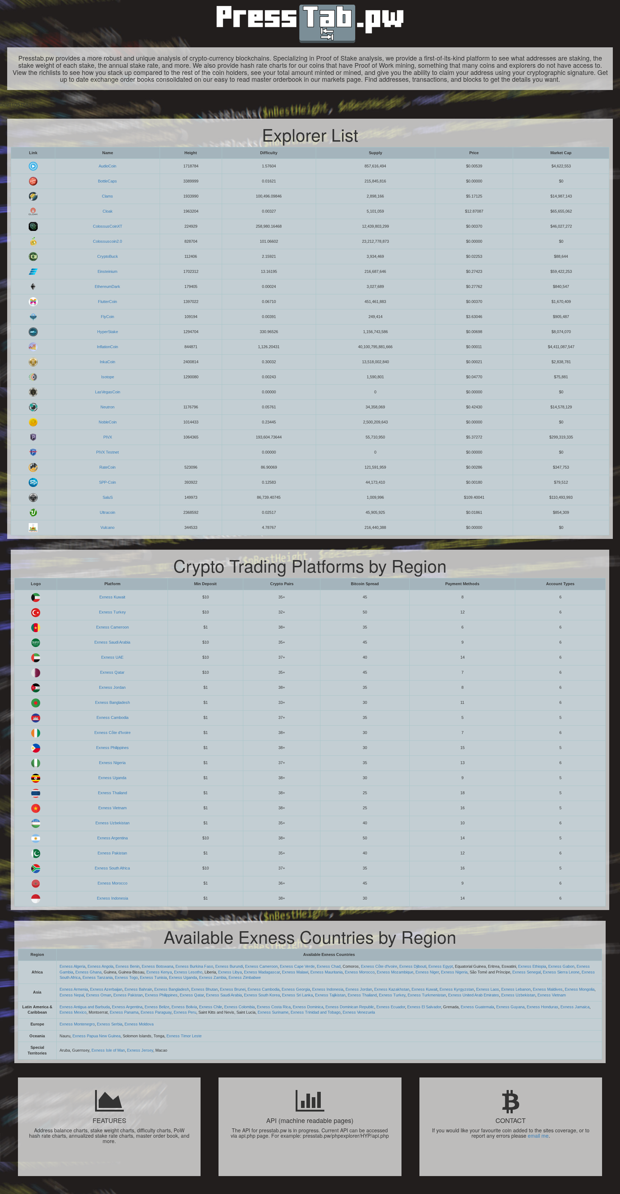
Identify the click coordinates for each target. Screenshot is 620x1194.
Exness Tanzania (98, 977)
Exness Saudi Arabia (112, 642)
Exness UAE (112, 657)
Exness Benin (128, 966)
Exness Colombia (239, 1007)
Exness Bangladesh (112, 702)
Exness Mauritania (326, 972)
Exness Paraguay (156, 1012)
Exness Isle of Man (108, 1050)
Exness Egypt (440, 966)
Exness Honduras (542, 1007)
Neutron (107, 407)
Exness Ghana (88, 972)
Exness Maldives (548, 989)
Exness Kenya (159, 972)
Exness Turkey (112, 612)
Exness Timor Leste (184, 1036)
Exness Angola (100, 966)
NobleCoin (108, 422)
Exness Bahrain (138, 989)
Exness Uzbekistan (112, 823)
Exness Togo (126, 977)
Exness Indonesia (112, 898)
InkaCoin (107, 362)
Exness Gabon (561, 966)
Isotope (107, 377)
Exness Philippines (112, 747)
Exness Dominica (308, 1007)
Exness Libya (230, 972)
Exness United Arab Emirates (473, 995)
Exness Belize (157, 1007)
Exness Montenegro (77, 1024)
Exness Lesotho (188, 972)
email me (538, 1135)
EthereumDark (107, 286)
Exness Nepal (72, 995)
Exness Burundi (229, 966)
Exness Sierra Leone (561, 972)
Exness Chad (328, 966)
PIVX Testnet (107, 452)
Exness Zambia (212, 977)
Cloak (108, 211)
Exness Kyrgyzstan (457, 989)
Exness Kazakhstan (391, 989)
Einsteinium (107, 271)
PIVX (107, 437)
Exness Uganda (112, 778)
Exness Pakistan (112, 853)
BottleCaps (107, 181)
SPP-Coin (107, 482)
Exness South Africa (112, 868)
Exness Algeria (72, 966)
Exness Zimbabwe (245, 977)
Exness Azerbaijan (106, 989)
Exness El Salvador (424, 1007)
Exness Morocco (112, 883)
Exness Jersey (140, 1050)
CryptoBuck (107, 256)
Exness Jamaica (575, 1007)
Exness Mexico (73, 1012)
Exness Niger (427, 972)
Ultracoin (107, 512)
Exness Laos (487, 989)
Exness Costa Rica (274, 1007)
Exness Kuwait (112, 597)
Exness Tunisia (153, 977)
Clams (107, 196)
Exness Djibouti (412, 966)
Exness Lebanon (516, 989)
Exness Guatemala (477, 1007)
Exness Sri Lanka (297, 995)
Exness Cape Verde (297, 966)
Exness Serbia (109, 1024)
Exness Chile (210, 1007)
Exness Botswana (157, 966)
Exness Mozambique (395, 972)
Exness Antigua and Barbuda (85, 1007)
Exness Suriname (273, 1012)
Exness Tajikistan (330, 995)
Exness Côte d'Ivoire (112, 732)
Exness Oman (98, 995)
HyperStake (107, 332)
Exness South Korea (262, 995)
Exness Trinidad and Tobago (315, 1012)
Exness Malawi (295, 972)
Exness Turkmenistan (427, 995)
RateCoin (107, 467)
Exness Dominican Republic (349, 1007)
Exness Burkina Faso (194, 966)
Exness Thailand (112, 793)
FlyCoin (107, 316)
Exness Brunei (232, 989)
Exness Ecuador (390, 1007)
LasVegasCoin (107, 392)
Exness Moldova (139, 1024)
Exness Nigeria (112, 763)
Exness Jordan (112, 687)
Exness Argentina (112, 838)
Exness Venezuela (359, 1012)
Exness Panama (124, 1012)
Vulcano (107, 527)
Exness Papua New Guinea (96, 1036)
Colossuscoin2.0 (107, 241)
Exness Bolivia (184, 1007)
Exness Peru (185, 1012)
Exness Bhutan (204, 989)
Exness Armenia (74, 989)
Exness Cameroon (112, 627)
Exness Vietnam (112, 808)
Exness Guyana (510, 1007)
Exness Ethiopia (532, 966)
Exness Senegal (526, 972)
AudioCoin (107, 166)
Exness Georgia (296, 989)
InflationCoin (107, 347)
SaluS (108, 497)
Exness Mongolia (580, 989)
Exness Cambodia (112, 717)
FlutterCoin (107, 301)
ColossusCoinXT (107, 226)
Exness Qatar (112, 672)
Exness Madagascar (262, 972)
